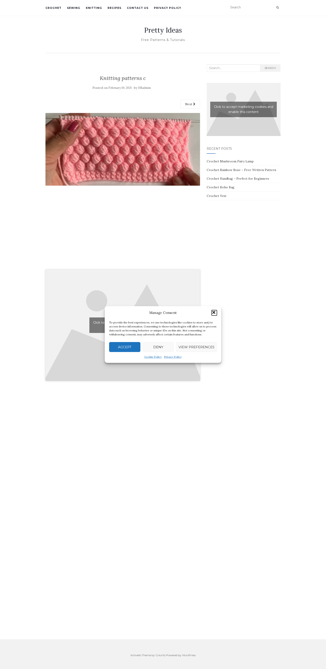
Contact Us (137, 8)
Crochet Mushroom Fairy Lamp (230, 161)
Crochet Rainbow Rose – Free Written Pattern (241, 170)
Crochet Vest (216, 196)
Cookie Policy (153, 356)
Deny (158, 347)
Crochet (53, 8)
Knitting (94, 8)
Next (189, 104)
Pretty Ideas (163, 30)
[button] (214, 312)
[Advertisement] (122, 232)
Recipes (114, 8)
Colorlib (160, 655)
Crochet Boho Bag (220, 187)
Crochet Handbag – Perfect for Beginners (238, 179)
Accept (125, 347)
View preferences (196, 347)
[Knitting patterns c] (122, 149)
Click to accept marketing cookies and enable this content (243, 109)
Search (270, 68)
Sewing (73, 8)
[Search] (278, 7)
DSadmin (144, 88)
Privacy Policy (173, 356)
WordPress (189, 655)
